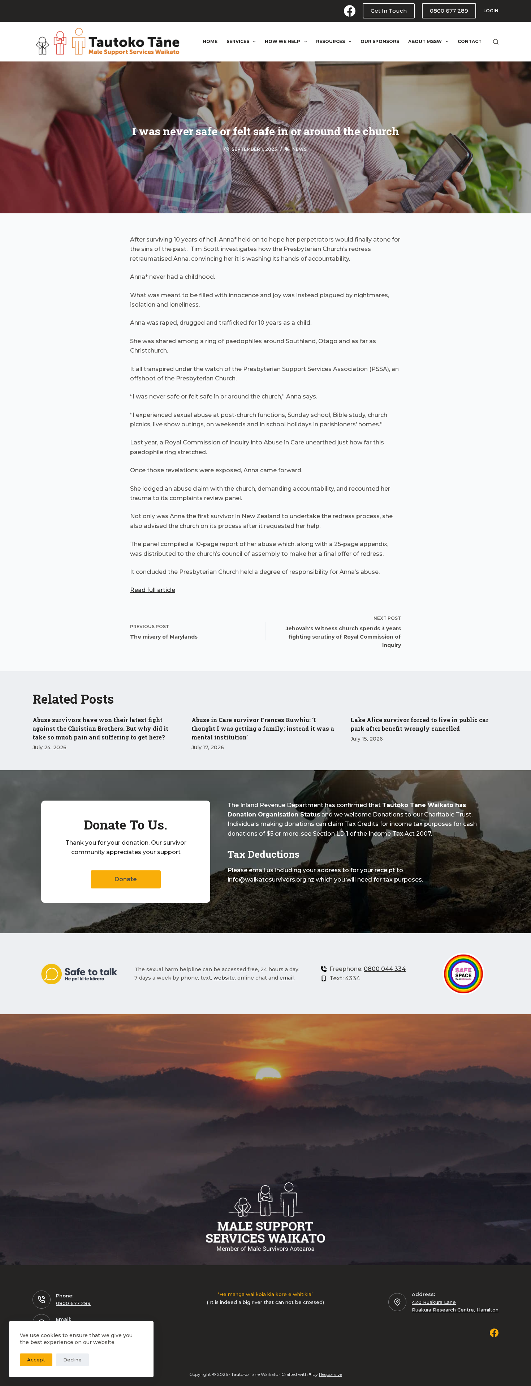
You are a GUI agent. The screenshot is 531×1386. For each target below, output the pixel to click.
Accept (36, 1359)
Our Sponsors (380, 41)
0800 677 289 (449, 10)
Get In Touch (389, 10)
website (224, 978)
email (287, 978)
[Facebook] (349, 11)
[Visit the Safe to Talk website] (79, 974)
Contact (470, 41)
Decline (72, 1359)
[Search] (495, 41)
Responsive (330, 1374)
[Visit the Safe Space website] (464, 974)
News (299, 149)
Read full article (152, 590)
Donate (126, 879)
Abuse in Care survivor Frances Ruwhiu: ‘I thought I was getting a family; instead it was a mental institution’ (262, 728)
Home (210, 41)
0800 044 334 (385, 968)
